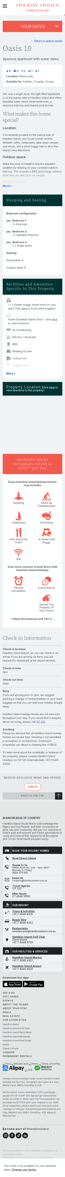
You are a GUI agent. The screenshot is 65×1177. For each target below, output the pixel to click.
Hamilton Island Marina (27, 957)
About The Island (15, 1004)
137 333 (40, 721)
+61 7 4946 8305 (22, 914)
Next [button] (61, 15)
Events (8, 1000)
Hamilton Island (11, 1024)
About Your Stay (15, 1008)
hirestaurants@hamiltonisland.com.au (34, 931)
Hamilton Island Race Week (17, 1032)
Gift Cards (11, 996)
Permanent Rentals (17, 1056)
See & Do (9, 992)
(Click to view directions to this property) (32, 389)
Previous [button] (3, 15)
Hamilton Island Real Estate (17, 1040)
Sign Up (33, 786)
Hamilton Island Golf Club (28, 936)
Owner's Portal (11, 1048)
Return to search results (48, 40)
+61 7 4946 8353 (22, 960)
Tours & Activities (23, 911)
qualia (6, 1044)
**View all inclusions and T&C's (31, 618)
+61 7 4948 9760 (22, 942)
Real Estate (11, 1016)
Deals (7, 1012)
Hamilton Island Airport (26, 966)
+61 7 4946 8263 (22, 922)
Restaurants (20, 928)
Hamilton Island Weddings (16, 1036)
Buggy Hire (19, 919)
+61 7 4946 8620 (22, 969)
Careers (9, 1052)
